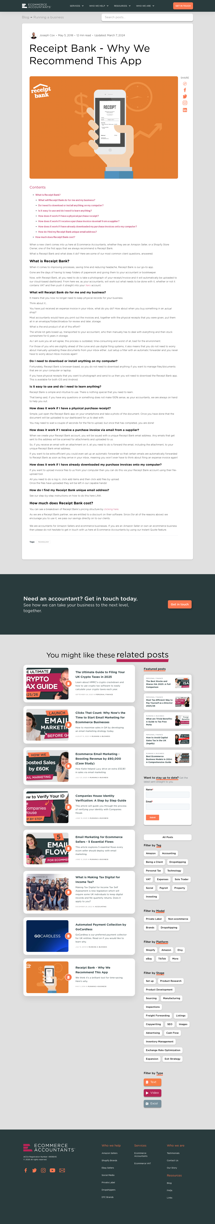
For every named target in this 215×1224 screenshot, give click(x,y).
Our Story (172, 1168)
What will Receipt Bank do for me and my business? (66, 200)
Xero (88, 285)
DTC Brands (107, 1197)
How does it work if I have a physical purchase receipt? (68, 216)
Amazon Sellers (109, 1153)
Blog (169, 1183)
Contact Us (172, 1161)
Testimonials (173, 1153)
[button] (76, 5)
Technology (43, 542)
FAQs (169, 1191)
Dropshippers (108, 1190)
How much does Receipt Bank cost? (55, 237)
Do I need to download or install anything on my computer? (71, 205)
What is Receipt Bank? (48, 194)
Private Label (108, 1183)
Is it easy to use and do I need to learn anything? (65, 210)
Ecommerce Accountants (140, 1154)
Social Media (108, 1175)
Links (169, 1198)
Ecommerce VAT (142, 1164)
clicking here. (111, 509)
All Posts (167, 837)
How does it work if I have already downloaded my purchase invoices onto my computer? (87, 226)
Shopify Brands (109, 1161)
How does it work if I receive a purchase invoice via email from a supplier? (78, 221)
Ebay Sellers (108, 1168)
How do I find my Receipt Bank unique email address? (67, 231)
